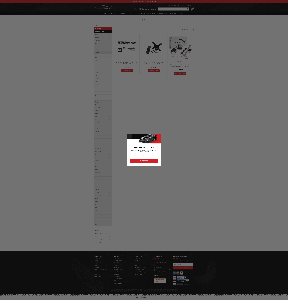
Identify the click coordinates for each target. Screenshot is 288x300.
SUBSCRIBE (144, 161)
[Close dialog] (159, 135)
